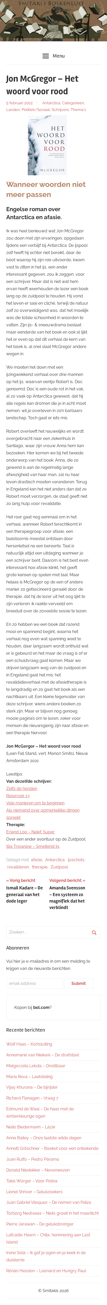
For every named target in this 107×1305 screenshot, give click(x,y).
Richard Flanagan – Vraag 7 (32, 1098)
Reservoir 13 (18, 795)
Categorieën (73, 103)
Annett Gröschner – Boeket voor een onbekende (52, 1148)
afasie (36, 859)
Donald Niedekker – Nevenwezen (38, 1170)
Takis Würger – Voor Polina (31, 1181)
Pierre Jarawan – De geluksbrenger (39, 1224)
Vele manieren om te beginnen (35, 803)
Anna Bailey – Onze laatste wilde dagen (43, 1137)
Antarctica (51, 103)
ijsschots (76, 859)
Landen (13, 109)
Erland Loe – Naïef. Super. (30, 831)
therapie (40, 867)
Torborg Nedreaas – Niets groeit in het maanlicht (52, 1213)
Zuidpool (59, 867)
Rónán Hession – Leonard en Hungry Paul (46, 1270)
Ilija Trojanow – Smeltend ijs (32, 846)
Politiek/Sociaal (36, 109)
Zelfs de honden (21, 788)
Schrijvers (60, 109)
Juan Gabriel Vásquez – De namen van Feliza (48, 1202)
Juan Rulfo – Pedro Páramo (32, 1159)
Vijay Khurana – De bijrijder (32, 1087)
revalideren (18, 867)
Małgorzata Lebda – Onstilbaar (35, 1065)
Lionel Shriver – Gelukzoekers (34, 1191)
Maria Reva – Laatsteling (29, 1076)
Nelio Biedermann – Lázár (31, 1127)
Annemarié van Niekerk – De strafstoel (42, 1055)
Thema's (78, 109)
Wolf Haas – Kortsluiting (29, 1044)
